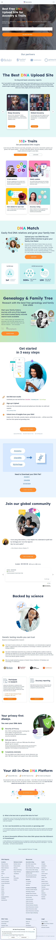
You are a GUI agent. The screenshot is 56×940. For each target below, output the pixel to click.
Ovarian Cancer (44, 883)
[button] (3, 574)
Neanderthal (4, 900)
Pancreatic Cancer (45, 885)
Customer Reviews (30, 927)
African (3, 873)
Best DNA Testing (30, 866)
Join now (33, 257)
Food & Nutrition (5, 921)
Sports (2, 927)
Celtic (2, 887)
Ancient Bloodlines (5, 883)
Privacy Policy (44, 921)
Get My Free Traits (28, 792)
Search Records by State (31, 909)
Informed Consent (45, 927)
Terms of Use (44, 925)
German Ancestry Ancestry (32, 895)
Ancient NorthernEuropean (5, 897)
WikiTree (28, 885)
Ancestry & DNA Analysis (31, 889)
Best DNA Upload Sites (31, 864)
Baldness (43, 867)
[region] (28, 574)
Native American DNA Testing (32, 867)
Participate (36, 698)
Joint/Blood (16, 873)
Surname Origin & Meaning (32, 912)
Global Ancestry (5, 866)
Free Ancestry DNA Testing (32, 869)
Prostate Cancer (45, 889)
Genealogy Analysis (30, 891)
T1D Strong (28, 881)
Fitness (43, 879)
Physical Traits (4, 925)
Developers (28, 925)
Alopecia (43, 893)
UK (2, 875)
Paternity (43, 887)
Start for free (28, 429)
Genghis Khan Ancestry (31, 893)
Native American (5, 867)
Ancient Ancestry (5, 879)
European (3, 869)
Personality (16, 878)
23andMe (27, 480)
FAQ (33, 849)
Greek (2, 894)
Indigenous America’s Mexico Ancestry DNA (32, 872)
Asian (2, 871)
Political (15, 880)
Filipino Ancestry (29, 903)
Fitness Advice (17, 866)
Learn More (35, 154)
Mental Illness (44, 881)
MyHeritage (27, 483)
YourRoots (28, 883)
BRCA (42, 891)
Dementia (43, 875)
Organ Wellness (17, 871)
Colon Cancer (44, 873)
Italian (2, 891)
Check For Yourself (20, 154)
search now (10, 333)
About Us (28, 921)
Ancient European (5, 881)
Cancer (43, 871)
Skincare (16, 867)
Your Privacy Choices (48, 923)
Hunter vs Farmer (5, 877)
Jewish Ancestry (29, 899)
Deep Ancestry (4, 864)
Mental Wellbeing (18, 869)
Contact (27, 923)
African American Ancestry (32, 905)
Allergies (43, 864)
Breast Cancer (44, 869)
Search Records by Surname (32, 910)
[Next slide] (53, 111)
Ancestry (27, 477)
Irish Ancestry (29, 897)
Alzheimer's (44, 866)
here (27, 748)
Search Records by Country (32, 907)
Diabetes (43, 898)
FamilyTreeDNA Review (31, 877)
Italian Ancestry (29, 901)
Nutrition (43, 896)
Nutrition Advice (17, 864)
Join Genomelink (28, 556)
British (2, 889)
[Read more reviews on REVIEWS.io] (47, 586)
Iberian (2, 893)
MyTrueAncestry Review (31, 875)
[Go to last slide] (3, 111)
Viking (2, 885)
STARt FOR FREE (28, 490)
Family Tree (44, 877)
